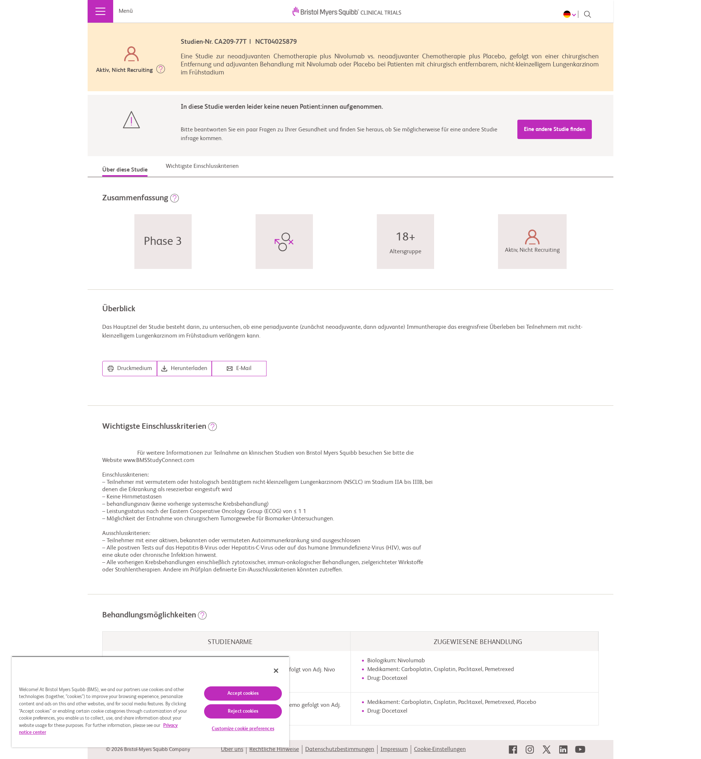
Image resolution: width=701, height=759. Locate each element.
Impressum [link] (394, 749)
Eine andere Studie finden (554, 129)
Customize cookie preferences (243, 729)
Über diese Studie (125, 170)
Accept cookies (242, 693)
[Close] (276, 671)
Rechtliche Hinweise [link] (274, 749)
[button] (160, 70)
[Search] (587, 14)
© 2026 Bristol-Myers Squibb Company (148, 749)
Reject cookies (243, 711)
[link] (512, 749)
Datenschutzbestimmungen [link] (339, 749)
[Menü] (100, 11)
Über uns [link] (232, 749)
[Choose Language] (570, 14)
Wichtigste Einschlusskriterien (202, 166)
